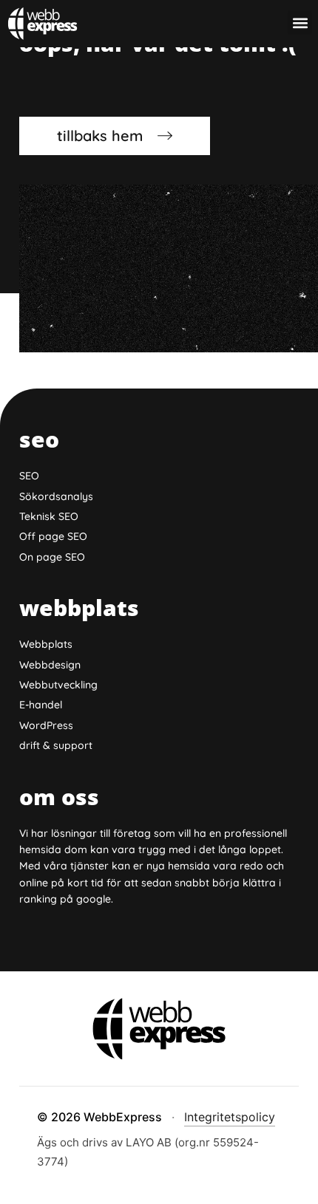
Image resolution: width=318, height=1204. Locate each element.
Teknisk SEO (48, 516)
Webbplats (45, 644)
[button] (300, 22)
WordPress (46, 725)
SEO (29, 475)
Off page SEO (53, 536)
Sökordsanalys (56, 496)
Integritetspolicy (229, 1116)
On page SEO (52, 557)
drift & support (55, 745)
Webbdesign (50, 664)
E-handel (40, 704)
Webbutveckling (58, 684)
